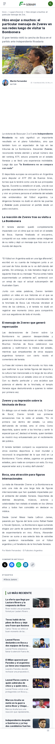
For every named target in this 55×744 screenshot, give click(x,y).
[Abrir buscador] (50, 3)
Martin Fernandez (18, 81)
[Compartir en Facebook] (11, 564)
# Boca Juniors (10, 579)
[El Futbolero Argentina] (27, 4)
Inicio (4, 12)
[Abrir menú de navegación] (4, 3)
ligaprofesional (16, 12)
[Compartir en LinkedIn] (25, 564)
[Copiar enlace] (32, 564)
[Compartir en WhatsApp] (18, 564)
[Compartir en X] (4, 564)
